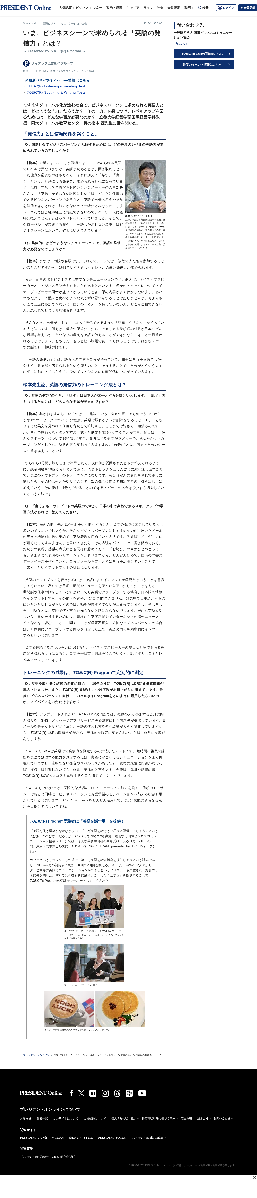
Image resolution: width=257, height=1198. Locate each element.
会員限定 (173, 7)
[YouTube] (142, 1093)
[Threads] (117, 1093)
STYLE (88, 1137)
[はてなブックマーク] (92, 1093)
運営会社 (202, 1118)
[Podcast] (129, 1093)
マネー (97, 7)
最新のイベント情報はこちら (202, 64)
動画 (187, 7)
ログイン (228, 7)
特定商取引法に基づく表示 (158, 1118)
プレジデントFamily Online (147, 1137)
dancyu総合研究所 (62, 1156)
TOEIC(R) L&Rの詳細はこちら (202, 53)
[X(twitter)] (81, 1093)
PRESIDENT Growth (33, 1137)
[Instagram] (105, 1093)
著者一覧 (42, 1118)
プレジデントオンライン (36, 1055)
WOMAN (58, 1137)
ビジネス (82, 7)
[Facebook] (71, 1093)
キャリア (132, 7)
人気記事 (65, 7)
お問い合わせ (222, 1118)
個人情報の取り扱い (124, 1118)
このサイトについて (65, 1118)
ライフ (148, 7)
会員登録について (95, 1118)
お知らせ (25, 1118)
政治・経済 (114, 7)
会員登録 (249, 7)
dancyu (73, 1137)
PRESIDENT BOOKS (112, 1137)
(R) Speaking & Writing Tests (56, 92)
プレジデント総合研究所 (33, 1156)
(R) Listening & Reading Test (56, 86)
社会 (160, 7)
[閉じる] (254, 1177)
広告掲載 (186, 1118)
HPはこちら (181, 43)
